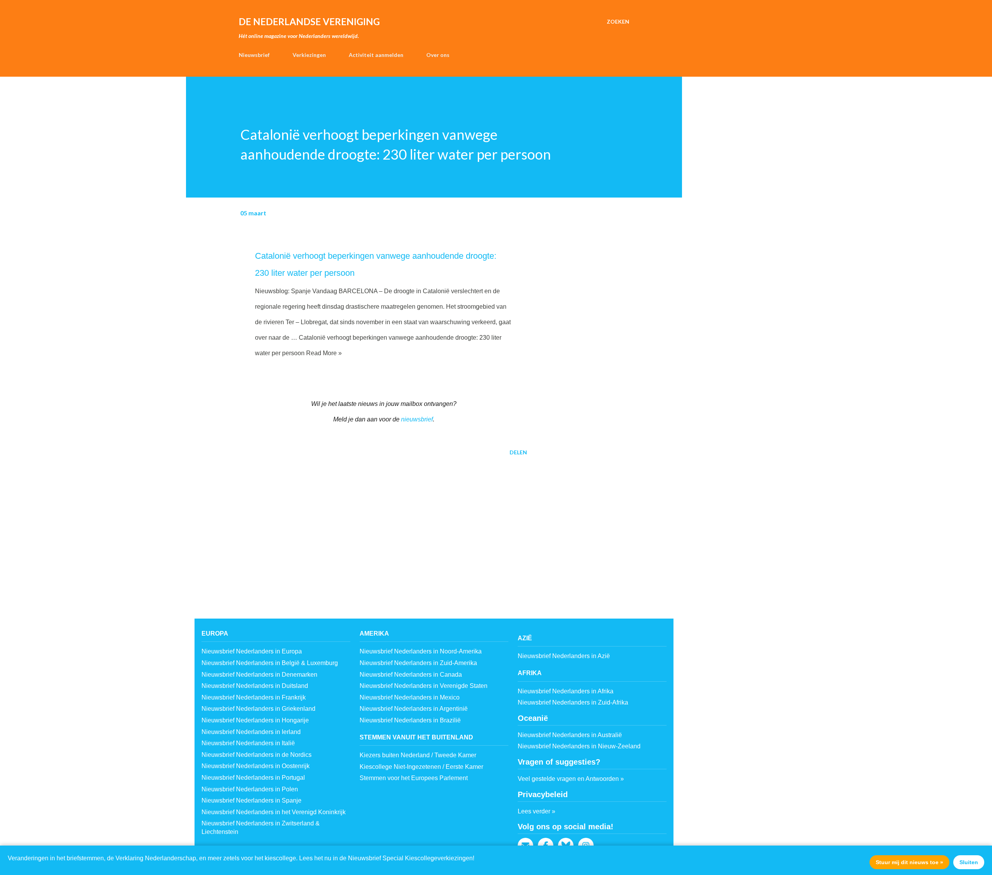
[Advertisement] (371, 522)
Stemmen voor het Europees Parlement (414, 778)
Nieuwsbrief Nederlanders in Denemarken (259, 674)
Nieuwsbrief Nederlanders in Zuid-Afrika (573, 702)
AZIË (525, 638)
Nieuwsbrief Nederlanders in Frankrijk (254, 697)
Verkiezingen (309, 55)
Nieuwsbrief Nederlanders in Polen (250, 789)
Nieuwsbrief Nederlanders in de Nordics (257, 754)
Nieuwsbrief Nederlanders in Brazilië (410, 720)
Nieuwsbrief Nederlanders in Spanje (251, 800)
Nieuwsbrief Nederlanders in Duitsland (255, 685)
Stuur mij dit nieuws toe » (909, 862)
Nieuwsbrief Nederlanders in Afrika (565, 691)
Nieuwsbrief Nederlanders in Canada (411, 674)
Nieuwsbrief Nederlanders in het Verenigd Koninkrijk (274, 812)
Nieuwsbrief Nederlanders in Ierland (251, 732)
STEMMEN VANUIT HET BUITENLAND (416, 737)
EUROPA (215, 633)
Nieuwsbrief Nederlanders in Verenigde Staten (423, 685)
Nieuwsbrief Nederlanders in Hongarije (255, 720)
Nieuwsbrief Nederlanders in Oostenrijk (256, 766)
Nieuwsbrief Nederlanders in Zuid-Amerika (418, 663)
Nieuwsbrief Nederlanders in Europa (252, 651)
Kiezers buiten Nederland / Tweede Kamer (418, 755)
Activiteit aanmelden (376, 55)
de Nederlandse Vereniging (309, 21)
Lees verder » (536, 811)
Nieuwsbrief (254, 55)
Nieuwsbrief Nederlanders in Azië (564, 656)
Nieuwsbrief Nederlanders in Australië (570, 735)
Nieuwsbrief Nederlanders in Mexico (410, 697)
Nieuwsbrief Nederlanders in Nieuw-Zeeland (579, 746)
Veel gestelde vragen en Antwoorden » (571, 778)
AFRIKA (530, 673)
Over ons (438, 55)
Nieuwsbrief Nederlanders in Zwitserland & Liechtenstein (261, 827)
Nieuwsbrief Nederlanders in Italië (248, 743)
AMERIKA (374, 633)
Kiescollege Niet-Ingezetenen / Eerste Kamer (421, 766)
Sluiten (968, 862)
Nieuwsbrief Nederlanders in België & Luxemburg (270, 663)
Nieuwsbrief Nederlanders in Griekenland (258, 708)
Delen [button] (518, 452)
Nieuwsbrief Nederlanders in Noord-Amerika (421, 651)
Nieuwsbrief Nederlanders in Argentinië (414, 708)
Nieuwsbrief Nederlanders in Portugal (253, 777)
